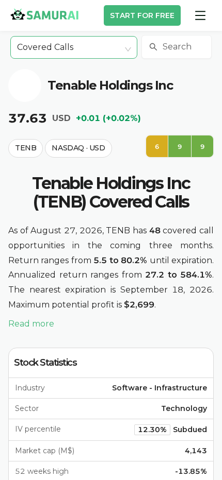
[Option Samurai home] (44, 14)
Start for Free (142, 15)
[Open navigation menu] (200, 15)
